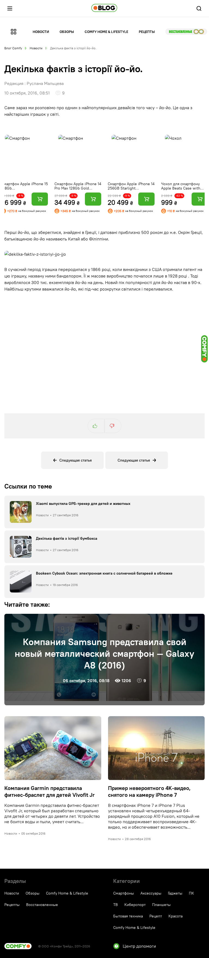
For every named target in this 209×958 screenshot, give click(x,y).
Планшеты (161, 904)
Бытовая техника (128, 916)
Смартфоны (123, 893)
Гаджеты (175, 893)
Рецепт (155, 916)
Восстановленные (186, 32)
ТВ (115, 904)
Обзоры (67, 31)
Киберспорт (135, 904)
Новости (41, 31)
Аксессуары (150, 893)
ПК (191, 893)
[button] (9, 8)
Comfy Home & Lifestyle (106, 31)
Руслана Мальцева (45, 83)
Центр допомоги (139, 946)
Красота (175, 916)
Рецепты (147, 31)
